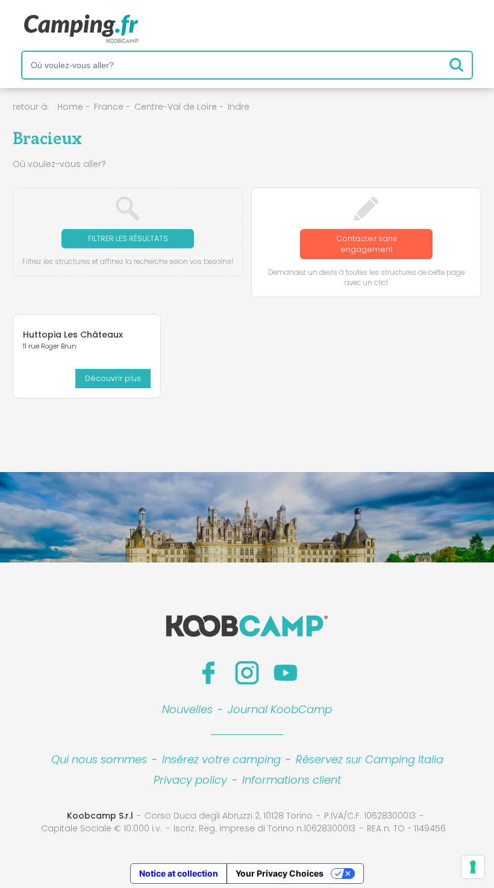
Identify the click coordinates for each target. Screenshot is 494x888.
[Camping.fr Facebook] (208, 673)
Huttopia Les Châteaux (73, 335)
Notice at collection (178, 873)
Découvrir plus (113, 378)
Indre (238, 107)
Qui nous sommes (99, 759)
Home (70, 107)
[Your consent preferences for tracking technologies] (472, 866)
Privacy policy (190, 779)
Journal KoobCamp (280, 709)
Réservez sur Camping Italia (369, 759)
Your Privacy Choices (280, 873)
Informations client (291, 779)
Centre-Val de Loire (175, 107)
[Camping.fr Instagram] (247, 673)
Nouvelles (187, 709)
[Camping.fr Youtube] (286, 673)
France (109, 107)
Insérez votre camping (221, 759)
